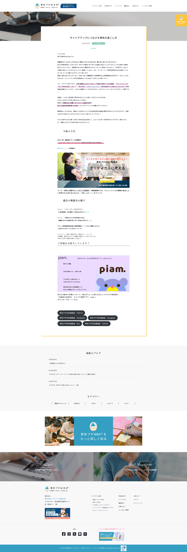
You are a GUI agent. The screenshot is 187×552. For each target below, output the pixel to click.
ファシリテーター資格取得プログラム (103, 507)
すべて (126, 403)
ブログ (98, 43)
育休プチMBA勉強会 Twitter (96, 323)
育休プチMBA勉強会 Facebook (72, 318)
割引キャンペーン (63, 148)
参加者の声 (108, 6)
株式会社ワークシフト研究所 (54, 499)
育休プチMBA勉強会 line (70, 323)
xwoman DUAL (95, 86)
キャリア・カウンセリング (100, 510)
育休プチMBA (97, 502)
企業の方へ (135, 6)
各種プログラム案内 (98, 499)
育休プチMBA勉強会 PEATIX (71, 313)
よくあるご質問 (147, 6)
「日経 (87, 86)
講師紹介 (127, 6)
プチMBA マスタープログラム (101, 505)
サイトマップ (138, 503)
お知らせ (77, 403)
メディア (110, 403)
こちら (91, 193)
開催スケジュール (60, 403)
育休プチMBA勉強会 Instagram (102, 318)
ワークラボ (117, 6)
